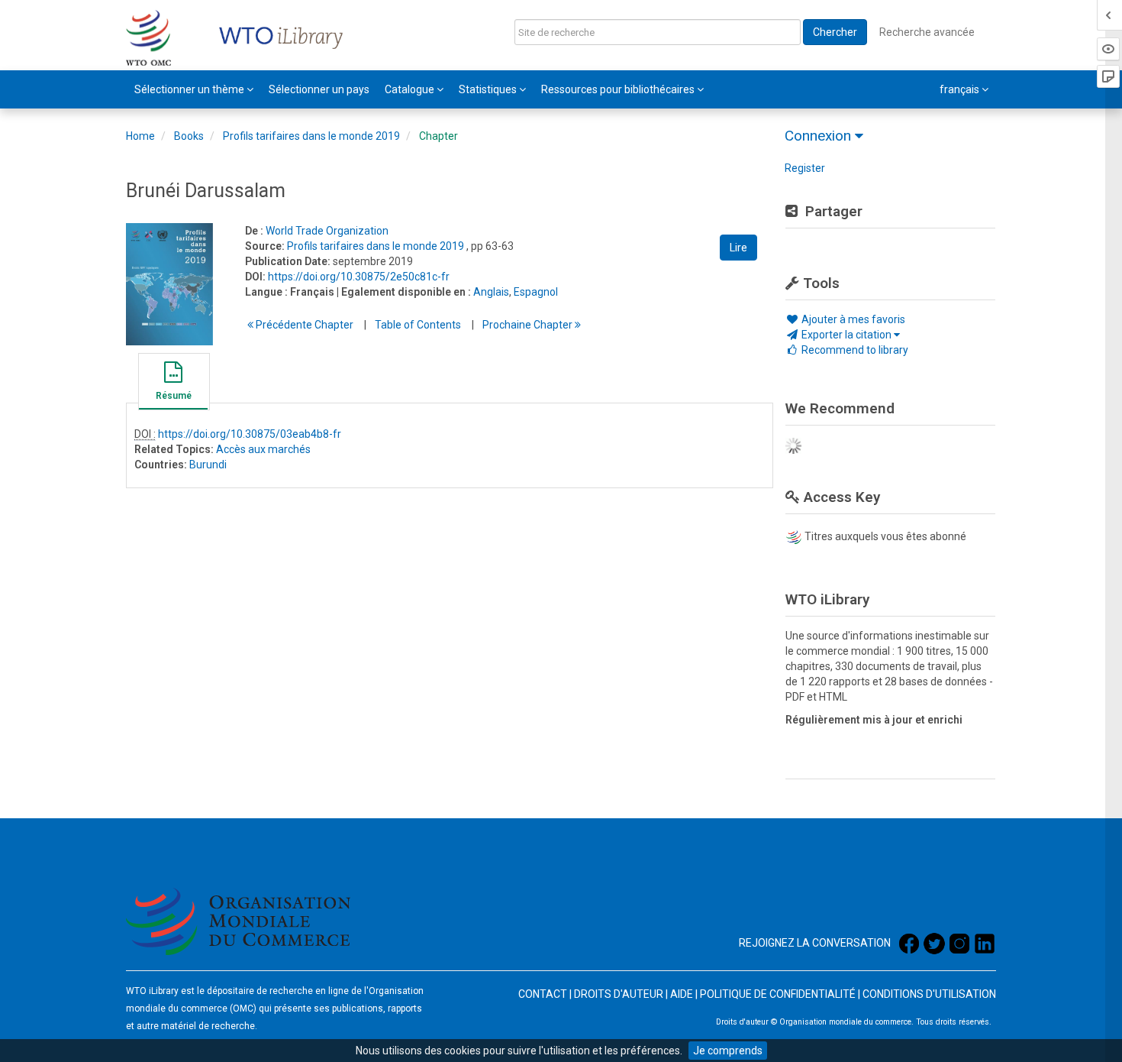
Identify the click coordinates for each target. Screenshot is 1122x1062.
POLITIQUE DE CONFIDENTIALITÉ (778, 994)
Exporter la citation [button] (846, 335)
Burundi (208, 464)
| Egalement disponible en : (404, 292)
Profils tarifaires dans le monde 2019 (311, 136)
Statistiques (489, 89)
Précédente (303, 325)
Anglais (491, 292)
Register (805, 168)
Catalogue (411, 89)
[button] (173, 383)
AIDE (681, 994)
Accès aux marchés (263, 449)
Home (140, 136)
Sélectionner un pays (319, 89)
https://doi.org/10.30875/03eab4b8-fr (249, 434)
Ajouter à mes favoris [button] (852, 319)
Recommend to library (853, 350)
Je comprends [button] (728, 1050)
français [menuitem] (961, 89)
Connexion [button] (820, 135)
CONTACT (542, 994)
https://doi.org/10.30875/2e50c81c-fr (359, 276)
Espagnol (536, 292)
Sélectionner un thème (190, 89)
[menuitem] (194, 89)
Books (189, 136)
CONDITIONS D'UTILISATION (929, 994)
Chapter (438, 136)
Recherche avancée (927, 32)
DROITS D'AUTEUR (618, 994)
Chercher (835, 32)
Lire (738, 247)
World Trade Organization (327, 231)
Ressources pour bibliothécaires (619, 89)
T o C (418, 325)
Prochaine (528, 325)
